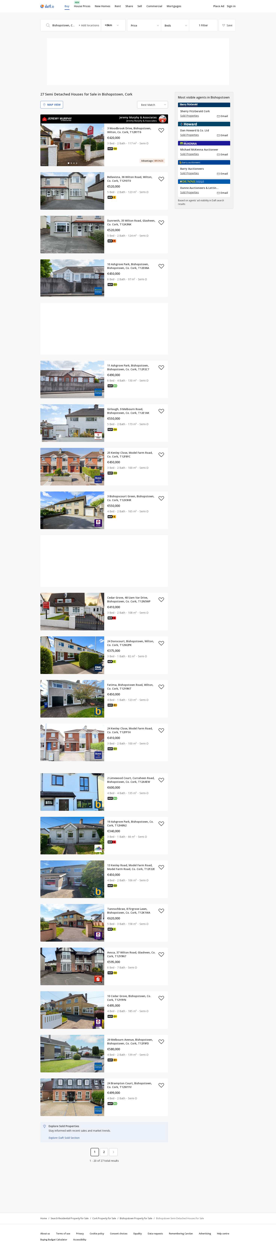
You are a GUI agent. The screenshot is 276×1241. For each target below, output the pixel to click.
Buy (67, 6)
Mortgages (174, 6)
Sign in (231, 6)
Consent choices (118, 1233)
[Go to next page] (113, 1152)
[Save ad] (161, 130)
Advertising (205, 1233)
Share (129, 6)
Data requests (155, 1233)
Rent (118, 6)
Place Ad (218, 6)
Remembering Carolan (181, 1233)
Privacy (80, 1233)
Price (134, 25)
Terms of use (63, 1233)
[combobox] (83, 25)
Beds (168, 25)
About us (45, 1233)
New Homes (102, 6)
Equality (137, 1233)
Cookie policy (97, 1233)
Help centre (223, 1233)
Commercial (154, 6)
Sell (139, 6)
